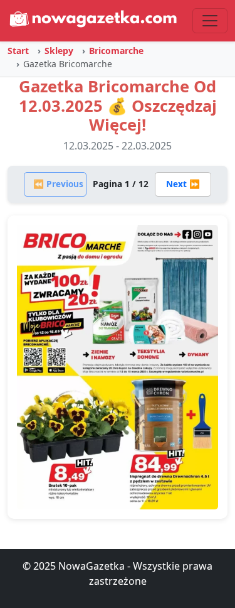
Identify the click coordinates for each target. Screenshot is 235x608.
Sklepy (58, 51)
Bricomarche (116, 51)
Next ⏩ (183, 184)
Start (18, 51)
